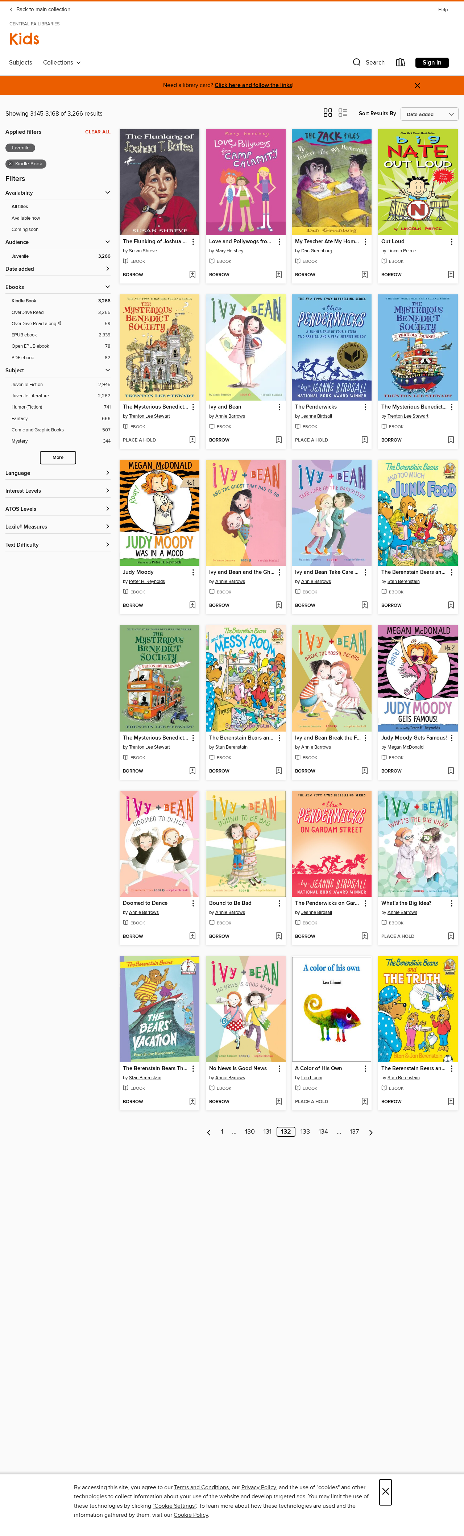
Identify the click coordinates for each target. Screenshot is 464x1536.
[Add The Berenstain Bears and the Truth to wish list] (450, 1102)
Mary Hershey (229, 251)
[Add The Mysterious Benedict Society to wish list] (192, 440)
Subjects (20, 63)
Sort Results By (377, 113)
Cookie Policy (191, 1515)
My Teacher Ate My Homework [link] (328, 242)
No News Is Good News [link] (238, 1068)
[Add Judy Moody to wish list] (192, 605)
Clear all (98, 132)
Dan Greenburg (316, 251)
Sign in (432, 63)
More (58, 458)
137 (354, 1132)
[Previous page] (209, 1131)
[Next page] (371, 1131)
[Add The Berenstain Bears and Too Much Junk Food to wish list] (450, 605)
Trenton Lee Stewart (149, 416)
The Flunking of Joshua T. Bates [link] (156, 242)
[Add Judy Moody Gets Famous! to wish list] (450, 771)
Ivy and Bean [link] (225, 407)
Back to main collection (42, 10)
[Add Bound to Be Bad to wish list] (278, 936)
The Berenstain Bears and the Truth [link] (414, 1068)
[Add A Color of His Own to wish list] (364, 1102)
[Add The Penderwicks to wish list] (364, 440)
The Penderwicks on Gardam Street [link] (328, 903)
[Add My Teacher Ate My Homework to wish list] (364, 275)
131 (268, 1132)
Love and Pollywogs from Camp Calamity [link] (242, 242)
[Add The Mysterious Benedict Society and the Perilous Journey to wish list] (450, 440)
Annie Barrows (230, 416)
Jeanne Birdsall (316, 416)
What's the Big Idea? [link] (406, 903)
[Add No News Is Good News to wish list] (278, 1102)
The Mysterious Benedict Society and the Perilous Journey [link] (414, 407)
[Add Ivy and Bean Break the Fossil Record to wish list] (364, 771)
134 (323, 1132)
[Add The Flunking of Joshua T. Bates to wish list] (192, 275)
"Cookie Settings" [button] (174, 1506)
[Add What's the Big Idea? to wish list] (450, 936)
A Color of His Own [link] (318, 1068)
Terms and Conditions (201, 1487)
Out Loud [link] (393, 242)
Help (443, 10)
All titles (20, 207)
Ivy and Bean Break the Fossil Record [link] (328, 738)
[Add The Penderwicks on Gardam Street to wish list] (364, 936)
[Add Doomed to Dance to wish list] (192, 936)
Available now (26, 218)
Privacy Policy (258, 1487)
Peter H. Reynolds (147, 581)
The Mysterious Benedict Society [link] (156, 407)
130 (250, 1132)
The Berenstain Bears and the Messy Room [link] (242, 738)
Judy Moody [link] (138, 572)
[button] (368, 64)
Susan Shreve (143, 251)
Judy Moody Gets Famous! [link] (414, 738)
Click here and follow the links (253, 85)
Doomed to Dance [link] (145, 903)
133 (305, 1132)
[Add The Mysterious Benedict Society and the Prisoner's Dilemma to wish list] (192, 771)
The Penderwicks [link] (316, 407)
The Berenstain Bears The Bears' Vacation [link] (156, 1068)
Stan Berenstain (404, 581)
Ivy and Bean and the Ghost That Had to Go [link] (242, 572)
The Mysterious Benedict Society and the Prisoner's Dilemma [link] (156, 738)
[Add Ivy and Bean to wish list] (278, 440)
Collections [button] (59, 63)
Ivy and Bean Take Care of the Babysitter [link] (328, 572)
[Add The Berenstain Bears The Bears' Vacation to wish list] (192, 1102)
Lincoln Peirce (402, 251)
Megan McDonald (405, 747)
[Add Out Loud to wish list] (450, 275)
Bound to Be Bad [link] (230, 903)
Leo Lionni (311, 1078)
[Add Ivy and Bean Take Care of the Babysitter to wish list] (364, 605)
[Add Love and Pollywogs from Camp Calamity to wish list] (278, 275)
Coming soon (25, 229)
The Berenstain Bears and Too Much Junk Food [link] (414, 572)
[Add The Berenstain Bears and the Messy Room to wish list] (278, 771)
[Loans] (401, 64)
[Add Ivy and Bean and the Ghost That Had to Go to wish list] (278, 605)
